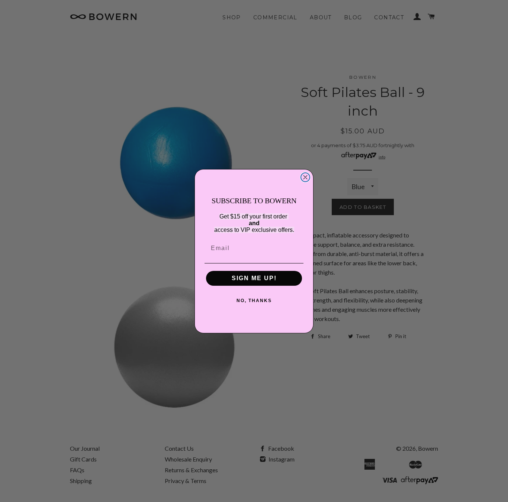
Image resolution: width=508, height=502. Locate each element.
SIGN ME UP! (254, 278)
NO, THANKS (254, 300)
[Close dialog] (305, 177)
